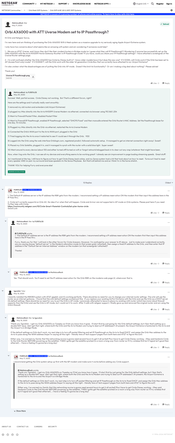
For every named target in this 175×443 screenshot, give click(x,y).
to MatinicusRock (55, 272)
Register (160, 3)
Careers (38, 427)
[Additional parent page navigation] (24, 10)
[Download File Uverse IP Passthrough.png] (33, 77)
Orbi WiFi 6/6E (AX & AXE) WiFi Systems (65, 10)
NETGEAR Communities (11, 10)
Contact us (22, 427)
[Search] (152, 3)
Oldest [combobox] (169, 183)
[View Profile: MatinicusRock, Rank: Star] (8, 24)
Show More (21, 411)
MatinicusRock (17, 23)
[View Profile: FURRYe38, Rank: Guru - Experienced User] (10, 190)
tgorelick (17, 291)
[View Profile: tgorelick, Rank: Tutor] (10, 292)
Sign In (169, 3)
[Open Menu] (171, 10)
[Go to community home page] (10, 4)
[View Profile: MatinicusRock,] (10, 93)
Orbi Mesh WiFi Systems (38, 10)
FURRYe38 (18, 190)
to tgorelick (37, 318)
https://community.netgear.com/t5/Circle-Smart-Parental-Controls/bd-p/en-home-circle (48, 206)
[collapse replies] (2, 189)
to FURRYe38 (31, 92)
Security (52, 427)
